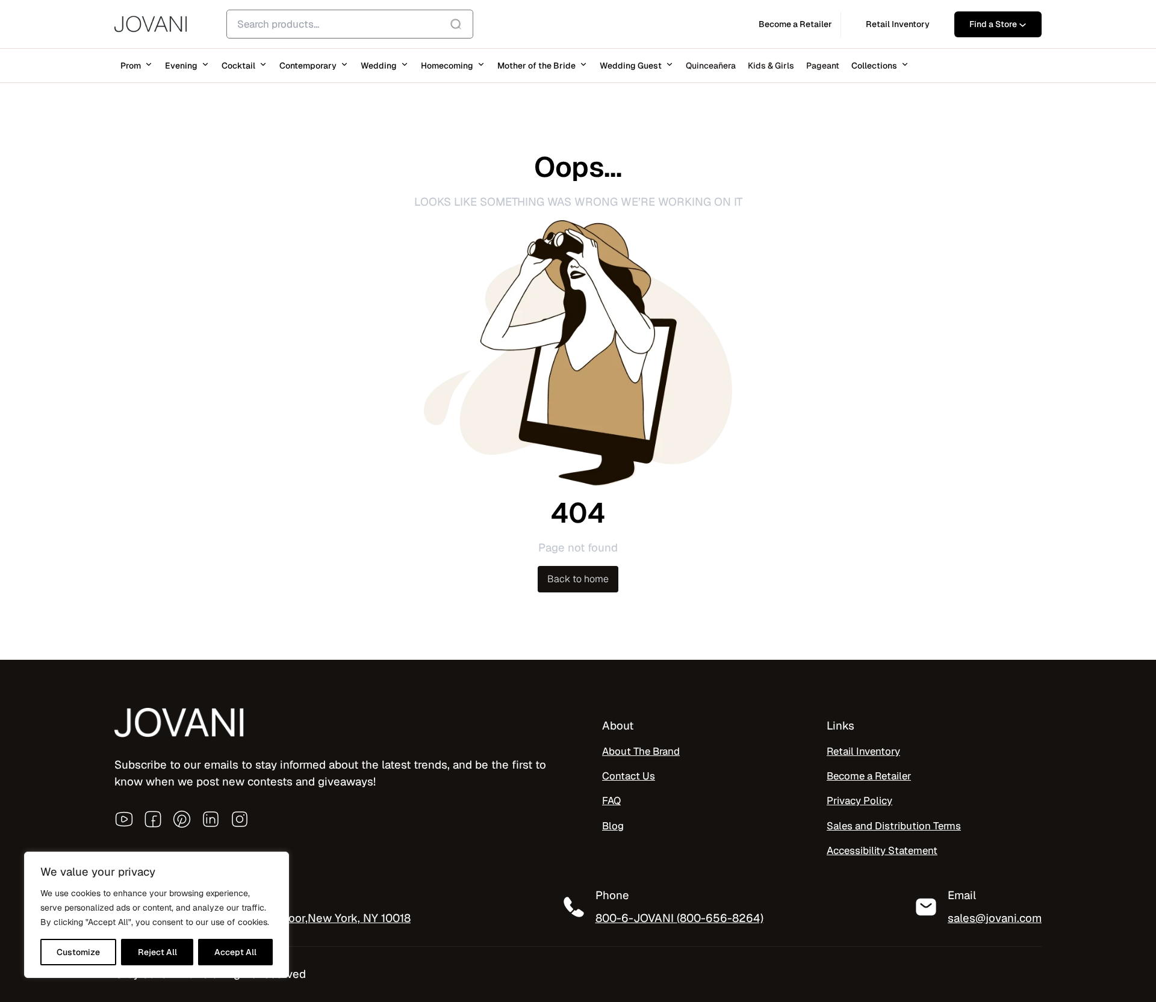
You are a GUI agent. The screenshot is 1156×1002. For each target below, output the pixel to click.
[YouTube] (124, 819)
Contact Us (628, 775)
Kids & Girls (771, 65)
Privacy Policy (859, 800)
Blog (613, 825)
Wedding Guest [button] (631, 65)
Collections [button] (874, 65)
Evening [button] (181, 65)
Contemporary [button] (308, 65)
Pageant (822, 65)
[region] (156, 915)
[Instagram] (239, 819)
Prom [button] (130, 65)
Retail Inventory (863, 751)
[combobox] (349, 24)
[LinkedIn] (210, 819)
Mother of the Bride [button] (536, 65)
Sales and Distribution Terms (894, 825)
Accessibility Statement (882, 850)
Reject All (157, 952)
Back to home (578, 579)
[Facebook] (153, 819)
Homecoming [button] (447, 65)
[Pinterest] (181, 819)
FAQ (611, 800)
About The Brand (641, 751)
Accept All (235, 952)
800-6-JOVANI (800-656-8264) (679, 918)
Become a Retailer (869, 775)
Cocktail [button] (238, 65)
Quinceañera (711, 65)
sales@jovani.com (995, 918)
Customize (78, 952)
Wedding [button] (379, 65)
